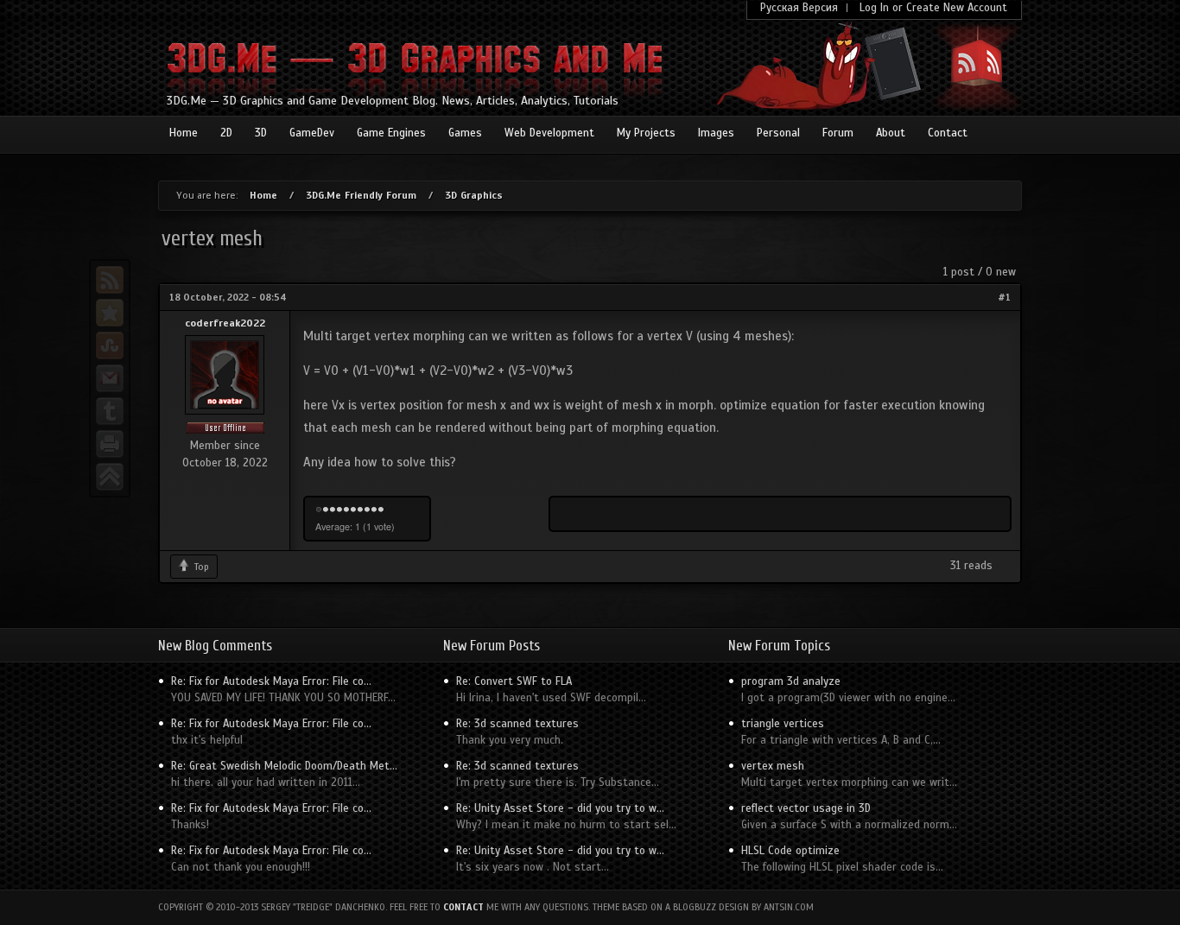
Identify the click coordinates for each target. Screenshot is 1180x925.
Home (183, 133)
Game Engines (391, 133)
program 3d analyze (791, 681)
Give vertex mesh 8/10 (367, 510)
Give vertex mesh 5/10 (346, 510)
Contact (947, 133)
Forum (837, 133)
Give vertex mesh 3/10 (332, 510)
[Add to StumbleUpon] (110, 345)
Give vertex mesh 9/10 (374, 510)
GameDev (311, 133)
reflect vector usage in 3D (806, 808)
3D (261, 133)
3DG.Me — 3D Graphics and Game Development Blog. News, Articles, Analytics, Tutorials (393, 100)
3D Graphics (474, 195)
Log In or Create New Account (933, 8)
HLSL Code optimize (790, 851)
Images (716, 133)
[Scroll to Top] (110, 477)
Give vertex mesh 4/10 (339, 510)
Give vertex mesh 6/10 (353, 510)
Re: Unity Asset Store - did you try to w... (560, 808)
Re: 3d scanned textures (517, 724)
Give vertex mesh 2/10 (325, 510)
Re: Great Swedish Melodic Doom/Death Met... (284, 766)
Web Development (549, 133)
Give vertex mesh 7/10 (360, 510)
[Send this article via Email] (110, 378)
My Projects (646, 133)
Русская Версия (799, 8)
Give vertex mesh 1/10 (318, 510)
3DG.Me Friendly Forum (361, 195)
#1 (1004, 297)
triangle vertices (782, 724)
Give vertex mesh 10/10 (380, 510)
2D (226, 133)
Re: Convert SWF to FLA (514, 681)
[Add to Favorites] (110, 312)
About (890, 133)
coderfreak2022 (225, 323)
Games (465, 133)
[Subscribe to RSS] (110, 280)
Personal (778, 133)
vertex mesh (772, 766)
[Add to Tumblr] (110, 411)
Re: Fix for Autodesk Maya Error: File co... (271, 681)
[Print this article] (110, 444)
